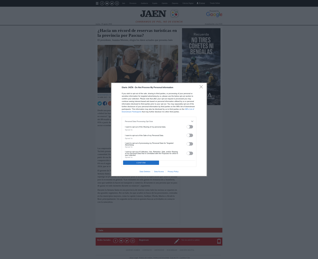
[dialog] (159, 129)
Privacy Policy (173, 172)
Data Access (159, 172)
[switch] (190, 126)
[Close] (202, 87)
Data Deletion (145, 172)
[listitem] (159, 121)
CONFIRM (141, 163)
